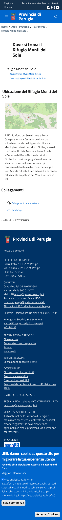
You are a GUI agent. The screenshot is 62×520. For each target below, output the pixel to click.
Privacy (8, 347)
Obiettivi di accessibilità (16, 380)
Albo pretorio (11, 339)
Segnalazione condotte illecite (20, 362)
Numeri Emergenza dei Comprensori (23, 323)
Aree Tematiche (20, 27)
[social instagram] (53, 7)
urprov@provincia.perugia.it (29, 294)
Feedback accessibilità (16, 376)
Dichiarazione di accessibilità (19, 372)
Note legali (10, 351)
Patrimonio (39, 27)
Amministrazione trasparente (20, 343)
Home (4, 27)
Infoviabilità (10, 327)
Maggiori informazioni (13, 473)
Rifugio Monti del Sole (13, 31)
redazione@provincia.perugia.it (20, 405)
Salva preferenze (13, 502)
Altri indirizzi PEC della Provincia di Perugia (27, 306)
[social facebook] (49, 7)
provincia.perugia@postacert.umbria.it (24, 302)
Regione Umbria (8, 5)
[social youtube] (57, 7)
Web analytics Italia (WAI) (18, 479)
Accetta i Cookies (47, 514)
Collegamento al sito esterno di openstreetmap (24, 206)
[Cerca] (56, 17)
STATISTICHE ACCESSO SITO (20, 395)
